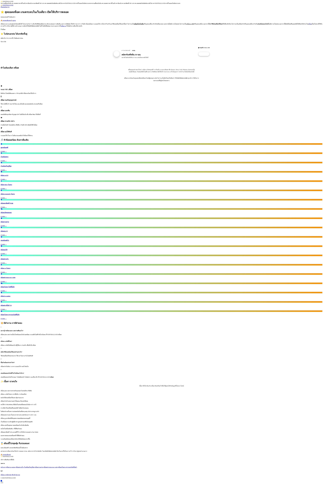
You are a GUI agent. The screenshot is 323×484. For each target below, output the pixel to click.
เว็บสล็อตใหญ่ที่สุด (29, 467)
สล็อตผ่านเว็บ (19, 467)
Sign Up (7, 7)
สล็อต (310, 24)
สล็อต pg (63, 26)
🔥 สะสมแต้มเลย (6, 20)
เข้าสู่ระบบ (17, 475)
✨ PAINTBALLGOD (7, 5)
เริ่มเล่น (3, 7)
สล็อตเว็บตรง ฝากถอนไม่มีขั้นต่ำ (67, 467)
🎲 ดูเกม (13, 20)
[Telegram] (1, 480)
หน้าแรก (3, 467)
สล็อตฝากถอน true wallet (50, 467)
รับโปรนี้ (205, 54)
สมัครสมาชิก (10, 475)
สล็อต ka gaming (10, 467)
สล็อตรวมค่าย (39, 467)
